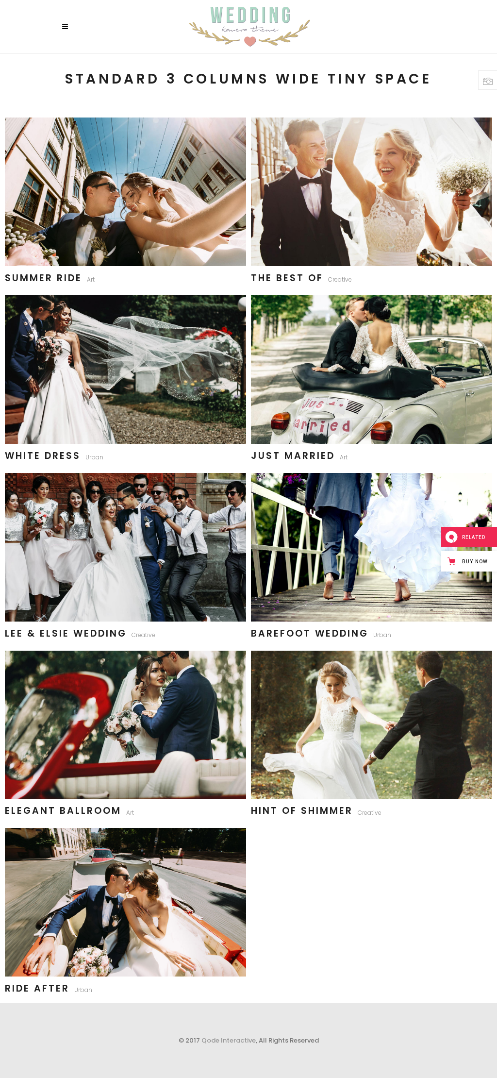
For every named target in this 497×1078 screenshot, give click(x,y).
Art (91, 279)
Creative (340, 279)
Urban (94, 457)
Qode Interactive (228, 1040)
